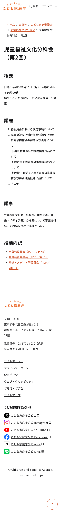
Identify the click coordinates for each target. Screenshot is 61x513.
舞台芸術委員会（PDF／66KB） (28, 257)
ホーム (11, 24)
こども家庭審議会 (42, 24)
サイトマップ (12, 395)
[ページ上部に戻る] (52, 504)
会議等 (23, 24)
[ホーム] (14, 306)
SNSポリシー (12, 375)
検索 (35, 6)
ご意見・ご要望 (13, 388)
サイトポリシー (13, 361)
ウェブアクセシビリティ (19, 381)
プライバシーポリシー (17, 368)
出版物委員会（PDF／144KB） (28, 252)
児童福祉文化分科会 (23, 30)
